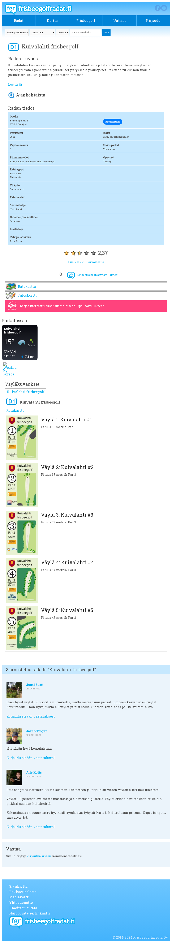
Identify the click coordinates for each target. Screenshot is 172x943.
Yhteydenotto (21, 902)
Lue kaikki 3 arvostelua (86, 262)
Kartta (52, 20)
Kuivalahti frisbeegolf (25, 391)
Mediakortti (19, 897)
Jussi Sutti (34, 685)
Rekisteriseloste (22, 892)
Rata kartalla (112, 121)
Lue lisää (15, 84)
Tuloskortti (27, 295)
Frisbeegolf (85, 20)
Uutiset (119, 20)
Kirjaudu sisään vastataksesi (31, 716)
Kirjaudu (153, 20)
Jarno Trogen (37, 731)
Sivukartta (18, 886)
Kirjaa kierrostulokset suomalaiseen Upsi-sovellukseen (62, 306)
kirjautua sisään (39, 856)
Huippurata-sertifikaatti (29, 913)
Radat (18, 20)
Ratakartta (27, 286)
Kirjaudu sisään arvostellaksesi (97, 275)
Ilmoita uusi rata (23, 908)
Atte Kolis (34, 772)
